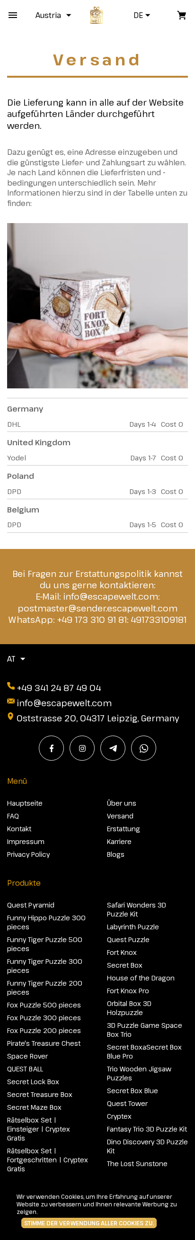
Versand (120, 815)
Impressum (25, 841)
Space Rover (27, 1055)
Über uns (121, 803)
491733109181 (158, 619)
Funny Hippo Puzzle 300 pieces (46, 922)
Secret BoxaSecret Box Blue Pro (144, 1051)
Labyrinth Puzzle (133, 926)
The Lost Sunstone (137, 1163)
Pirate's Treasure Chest (43, 1043)
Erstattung (123, 828)
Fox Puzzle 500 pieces (44, 1004)
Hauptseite (25, 803)
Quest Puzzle (128, 939)
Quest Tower (127, 1103)
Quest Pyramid (30, 904)
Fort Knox (122, 952)
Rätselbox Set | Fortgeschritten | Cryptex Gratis (47, 1159)
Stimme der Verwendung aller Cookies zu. (89, 1223)
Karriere (119, 841)
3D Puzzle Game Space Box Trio (144, 1030)
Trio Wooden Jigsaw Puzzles (139, 1073)
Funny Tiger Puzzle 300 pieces (44, 966)
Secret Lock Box (33, 1081)
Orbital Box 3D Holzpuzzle (129, 1008)
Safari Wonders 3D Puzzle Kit (136, 909)
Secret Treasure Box (39, 1094)
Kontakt (19, 828)
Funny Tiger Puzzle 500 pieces (44, 944)
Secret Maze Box (34, 1107)
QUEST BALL (25, 1068)
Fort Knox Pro (128, 990)
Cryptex (119, 1116)
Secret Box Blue (132, 1090)
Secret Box (124, 965)
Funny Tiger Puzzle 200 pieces (44, 988)
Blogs (115, 854)
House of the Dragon (141, 977)
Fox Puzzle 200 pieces (44, 1030)
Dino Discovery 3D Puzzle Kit (147, 1146)
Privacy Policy (28, 854)
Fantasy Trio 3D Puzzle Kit (147, 1128)
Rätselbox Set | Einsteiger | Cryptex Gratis (38, 1128)
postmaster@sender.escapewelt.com (97, 608)
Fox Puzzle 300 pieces (44, 1017)
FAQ (13, 815)
